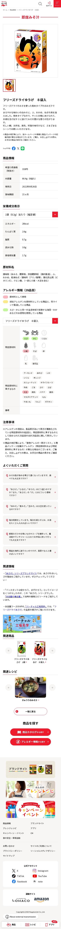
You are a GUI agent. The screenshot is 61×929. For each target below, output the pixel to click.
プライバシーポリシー (12, 850)
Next (52, 650)
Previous (8, 650)
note (40, 881)
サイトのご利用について (41, 846)
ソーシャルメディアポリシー (42, 850)
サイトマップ (9, 855)
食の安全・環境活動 (11, 838)
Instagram (43, 870)
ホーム (5, 10)
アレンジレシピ (9, 828)
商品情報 (13, 10)
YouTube (42, 876)
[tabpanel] (30, 51)
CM (31, 833)
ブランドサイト (37, 823)
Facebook (22, 881)
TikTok (20, 876)
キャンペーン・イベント (13, 833)
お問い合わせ (9, 846)
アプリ (33, 828)
